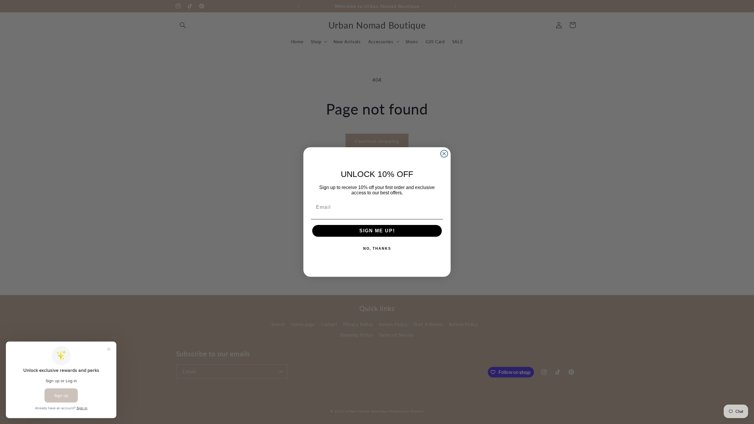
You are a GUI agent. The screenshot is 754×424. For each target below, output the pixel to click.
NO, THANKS (377, 248)
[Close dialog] (444, 153)
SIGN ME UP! (377, 230)
